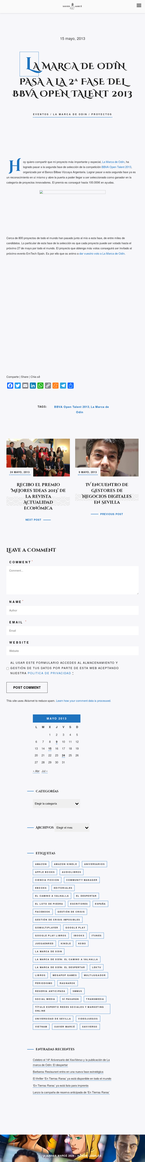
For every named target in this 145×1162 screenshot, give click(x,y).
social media (45, 999)
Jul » (45, 771)
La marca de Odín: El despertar (60, 967)
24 (63, 755)
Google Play (75, 927)
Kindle (66, 943)
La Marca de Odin (70, 114)
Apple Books (45, 872)
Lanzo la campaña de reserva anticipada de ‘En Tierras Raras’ (71, 1092)
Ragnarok (68, 983)
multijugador (95, 975)
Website (19, 642)
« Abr (36, 771)
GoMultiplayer (46, 927)
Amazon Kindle (65, 864)
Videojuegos (88, 1018)
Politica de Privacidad (49, 673)
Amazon (41, 864)
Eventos (41, 114)
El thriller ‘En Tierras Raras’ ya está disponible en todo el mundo (72, 1078)
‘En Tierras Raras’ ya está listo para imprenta (60, 1085)
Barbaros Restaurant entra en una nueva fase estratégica (68, 1072)
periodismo (43, 983)
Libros (40, 975)
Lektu (96, 967)
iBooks (79, 935)
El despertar (86, 895)
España (100, 903)
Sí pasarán (70, 999)
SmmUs (77, 991)
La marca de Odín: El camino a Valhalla (66, 959)
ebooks (41, 887)
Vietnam (41, 1026)
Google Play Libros (50, 935)
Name (16, 601)
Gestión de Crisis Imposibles (57, 919)
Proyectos (101, 114)
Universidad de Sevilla (53, 1018)
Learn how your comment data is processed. (83, 701)
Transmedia (95, 999)
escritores (79, 903)
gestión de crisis (71, 911)
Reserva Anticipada (50, 991)
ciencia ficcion (47, 879)
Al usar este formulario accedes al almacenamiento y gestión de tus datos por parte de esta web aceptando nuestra (64, 668)
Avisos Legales (89, 1155)
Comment (21, 561)
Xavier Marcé (64, 1026)
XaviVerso (90, 1026)
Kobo (82, 943)
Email (18, 622)
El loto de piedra (49, 903)
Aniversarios (94, 864)
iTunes (97, 935)
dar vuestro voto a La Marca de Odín (102, 253)
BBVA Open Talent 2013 (116, 167)
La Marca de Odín (113, 162)
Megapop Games (65, 975)
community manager (81, 879)
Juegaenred (44, 943)
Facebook (42, 911)
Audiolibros (71, 872)
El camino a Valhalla (52, 895)
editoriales (63, 887)
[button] (139, 5)
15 (49, 748)
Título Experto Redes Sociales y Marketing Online (69, 1009)
